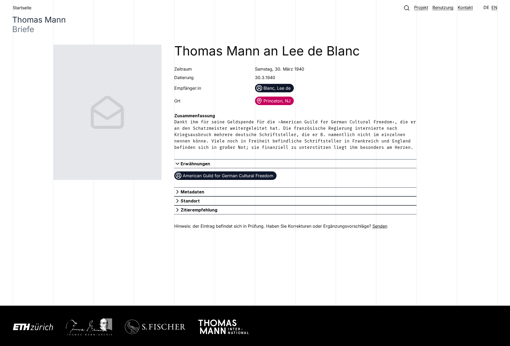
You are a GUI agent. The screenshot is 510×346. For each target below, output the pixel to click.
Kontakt (465, 7)
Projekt (421, 7)
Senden (379, 226)
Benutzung (442, 7)
